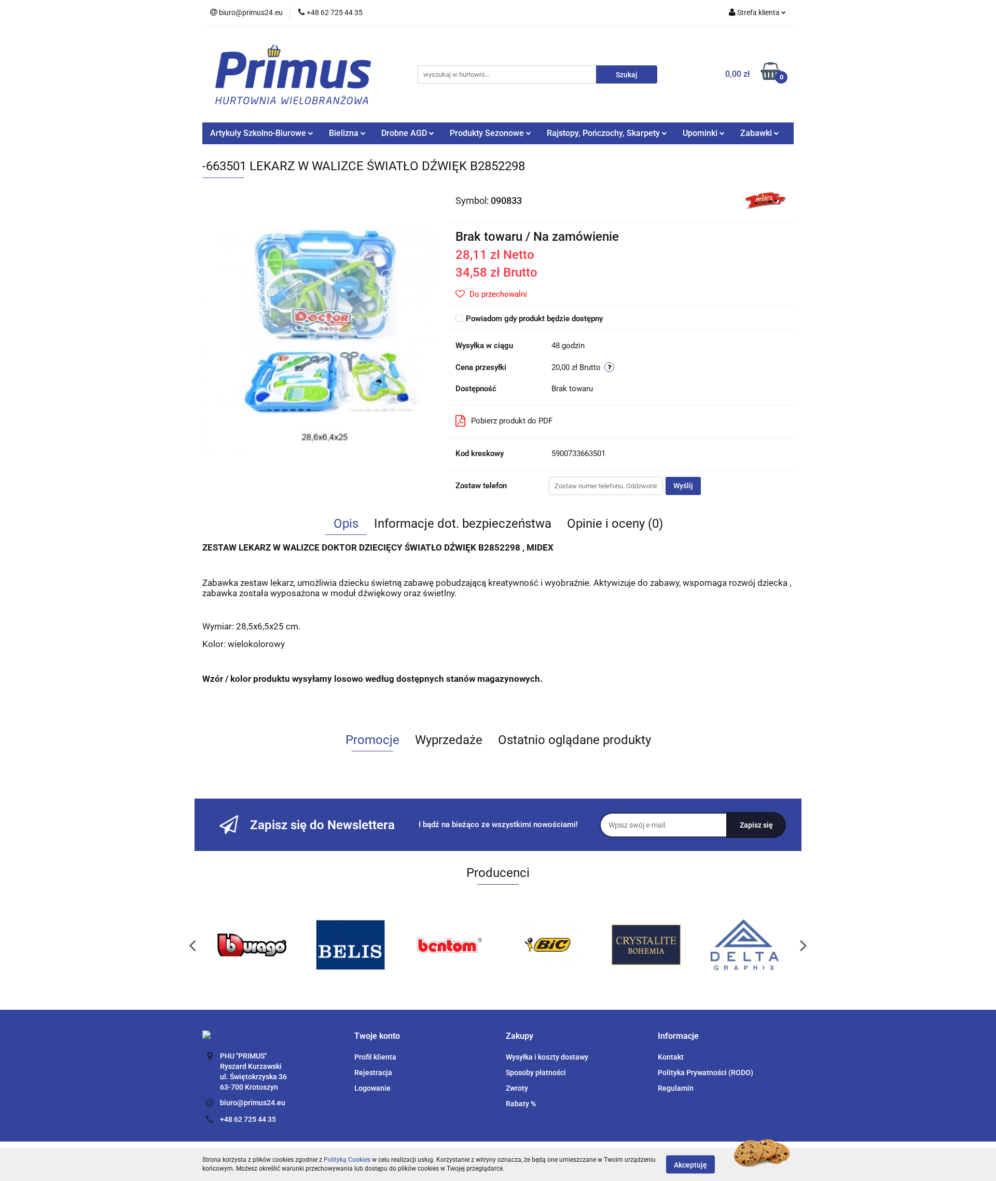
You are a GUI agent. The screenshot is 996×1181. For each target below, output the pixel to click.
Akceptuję (690, 1164)
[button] (377, 1036)
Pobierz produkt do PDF (511, 420)
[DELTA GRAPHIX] (646, 945)
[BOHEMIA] (547, 945)
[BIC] (448, 945)
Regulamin (676, 1088)
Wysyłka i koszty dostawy (547, 1057)
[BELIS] (251, 945)
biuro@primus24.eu (252, 1102)
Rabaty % (521, 1104)
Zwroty (517, 1088)
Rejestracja (373, 1072)
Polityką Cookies (347, 1159)
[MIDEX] (765, 200)
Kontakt (671, 1057)
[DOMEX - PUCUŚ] (744, 945)
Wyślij (683, 486)
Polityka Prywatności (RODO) (705, 1072)
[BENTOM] (350, 945)
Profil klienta (375, 1057)
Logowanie (372, 1088)
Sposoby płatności (536, 1072)
